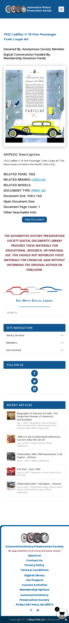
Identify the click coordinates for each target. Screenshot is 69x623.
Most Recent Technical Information (39, 488)
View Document (34, 219)
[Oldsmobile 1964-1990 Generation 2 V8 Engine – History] (11, 456)
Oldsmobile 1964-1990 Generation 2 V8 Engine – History (39, 456)
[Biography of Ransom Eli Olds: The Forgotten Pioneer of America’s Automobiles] (11, 415)
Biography (35, 422)
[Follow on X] (31, 610)
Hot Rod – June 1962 (28, 469)
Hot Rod (53, 472)
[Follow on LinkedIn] (38, 610)
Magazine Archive (39, 472)
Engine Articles (38, 443)
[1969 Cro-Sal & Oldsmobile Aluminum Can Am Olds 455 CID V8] (11, 439)
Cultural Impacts (48, 422)
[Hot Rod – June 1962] (11, 471)
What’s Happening (40, 428)
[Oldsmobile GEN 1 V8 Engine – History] (11, 486)
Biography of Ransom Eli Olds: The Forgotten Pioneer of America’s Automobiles (37, 416)
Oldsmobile (35, 487)
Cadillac (38, 179)
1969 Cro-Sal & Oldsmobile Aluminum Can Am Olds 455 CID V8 (38, 438)
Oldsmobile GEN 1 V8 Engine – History (39, 483)
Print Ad (38, 190)
